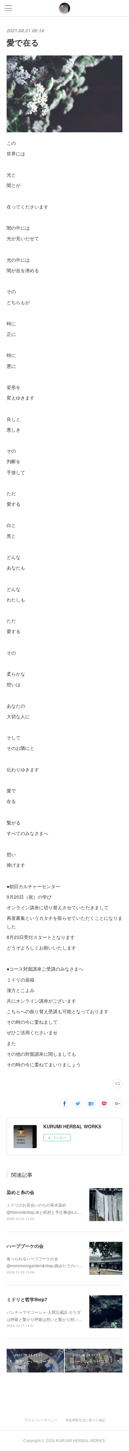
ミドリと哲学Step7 (27, 1299)
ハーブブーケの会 (25, 1245)
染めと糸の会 (20, 1192)
